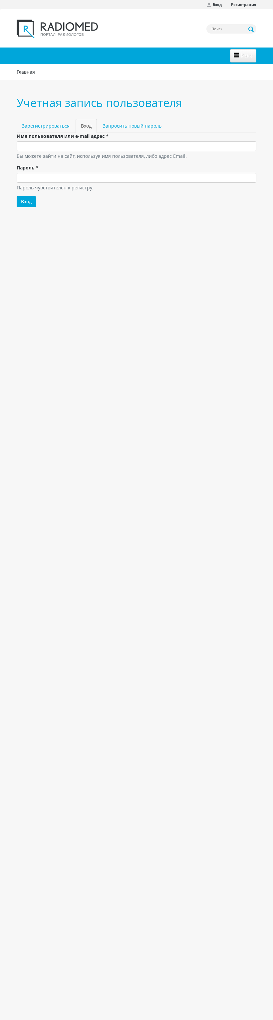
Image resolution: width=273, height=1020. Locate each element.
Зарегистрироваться (46, 126)
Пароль (28, 167)
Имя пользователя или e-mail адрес (63, 136)
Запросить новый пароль (132, 126)
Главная (26, 72)
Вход (217, 4)
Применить (251, 29)
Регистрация (243, 4)
